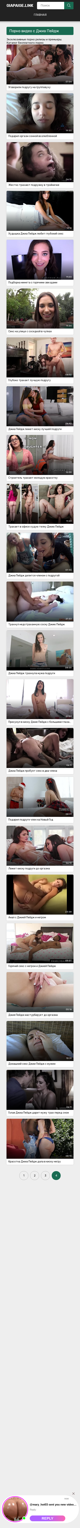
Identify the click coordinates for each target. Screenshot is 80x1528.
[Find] (68, 5)
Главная (40, 14)
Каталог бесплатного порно (25, 42)
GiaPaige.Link (20, 5)
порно (31, 39)
